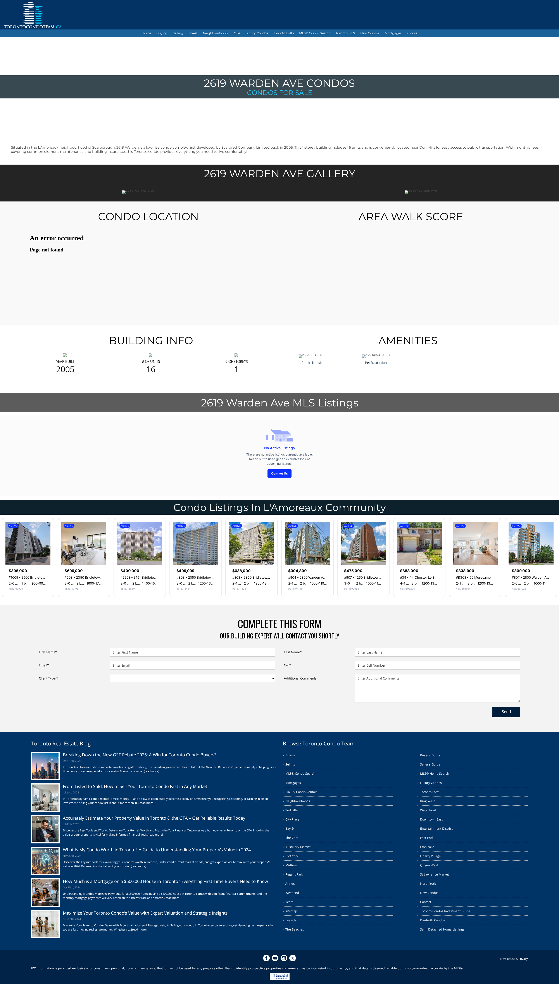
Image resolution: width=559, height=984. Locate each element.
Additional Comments (300, 678)
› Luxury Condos (430, 783)
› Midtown (290, 865)
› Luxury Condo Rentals (300, 792)
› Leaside (290, 920)
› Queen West (428, 865)
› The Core (290, 838)
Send (506, 711)
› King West (426, 801)
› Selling (289, 764)
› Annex (289, 883)
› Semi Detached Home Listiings (441, 929)
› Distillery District (297, 847)
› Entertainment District (435, 828)
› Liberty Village (429, 856)
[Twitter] (292, 958)
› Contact (424, 902)
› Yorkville (290, 810)
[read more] (151, 771)
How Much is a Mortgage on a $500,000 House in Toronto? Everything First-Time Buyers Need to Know (165, 881)
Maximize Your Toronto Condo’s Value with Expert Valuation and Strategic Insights (145, 913)
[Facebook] (266, 958)
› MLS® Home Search (433, 773)
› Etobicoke (426, 847)
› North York (427, 883)
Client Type (48, 678)
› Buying (289, 755)
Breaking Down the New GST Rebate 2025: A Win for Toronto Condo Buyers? (139, 755)
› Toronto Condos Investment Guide (444, 911)
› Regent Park (293, 874)
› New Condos (428, 893)
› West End (291, 893)
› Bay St (288, 828)
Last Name (293, 652)
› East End (425, 838)
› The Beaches (293, 929)
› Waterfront (427, 810)
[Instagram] (284, 958)
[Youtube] (275, 958)
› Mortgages (292, 783)
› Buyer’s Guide (429, 755)
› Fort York (290, 856)
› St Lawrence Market (433, 874)
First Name (48, 652)
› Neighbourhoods (296, 801)
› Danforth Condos (431, 920)
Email (44, 665)
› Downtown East (430, 819)
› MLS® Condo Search (299, 773)
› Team (288, 902)
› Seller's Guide (429, 764)
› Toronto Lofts (428, 792)
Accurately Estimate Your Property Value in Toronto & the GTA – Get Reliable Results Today (154, 818)
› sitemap (290, 911)
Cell (287, 665)
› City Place (291, 819)
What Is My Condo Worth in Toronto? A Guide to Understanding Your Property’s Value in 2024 (157, 850)
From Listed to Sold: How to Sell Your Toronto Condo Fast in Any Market (135, 786)
